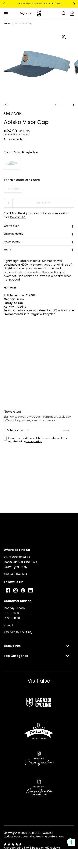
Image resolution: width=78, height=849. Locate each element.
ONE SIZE (13, 188)
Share (7, 249)
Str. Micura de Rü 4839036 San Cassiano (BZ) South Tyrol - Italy (20, 562)
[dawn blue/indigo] (12, 163)
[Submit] (67, 430)
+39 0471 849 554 (15, 574)
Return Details (12, 241)
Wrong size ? (11, 225)
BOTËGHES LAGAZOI (40, 833)
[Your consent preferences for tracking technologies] (71, 842)
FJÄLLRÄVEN (13, 113)
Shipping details (13, 233)
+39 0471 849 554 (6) (18, 632)
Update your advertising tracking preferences (34, 836)
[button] (26, 13)
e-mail (8, 625)
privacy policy (33, 441)
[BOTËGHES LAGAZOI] (39, 13)
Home (7, 23)
